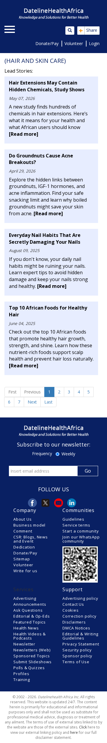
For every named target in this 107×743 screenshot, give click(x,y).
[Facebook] (32, 502)
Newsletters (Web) (32, 650)
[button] (33, 30)
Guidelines (73, 519)
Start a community (80, 531)
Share (88, 30)
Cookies (70, 610)
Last (48, 402)
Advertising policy (80, 598)
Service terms (76, 525)
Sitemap (21, 559)
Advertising (24, 598)
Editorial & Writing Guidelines (80, 636)
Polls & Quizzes (29, 667)
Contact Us (73, 604)
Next (32, 402)
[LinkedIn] (71, 502)
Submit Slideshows (32, 661)
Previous (32, 392)
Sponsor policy (77, 656)
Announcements (29, 604)
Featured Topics (29, 622)
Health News (26, 628)
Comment (22, 531)
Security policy (77, 650)
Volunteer (73, 43)
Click (83, 727)
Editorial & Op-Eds (31, 616)
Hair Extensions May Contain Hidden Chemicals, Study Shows (46, 86)
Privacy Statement (80, 644)
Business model (29, 525)
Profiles (21, 673)
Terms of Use (75, 661)
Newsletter (24, 644)
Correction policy (79, 616)
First (12, 392)
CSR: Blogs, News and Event (30, 539)
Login (94, 43)
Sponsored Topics (31, 656)
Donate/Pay (47, 43)
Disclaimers (74, 622)
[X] (45, 502)
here (74, 732)
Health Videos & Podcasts (29, 636)
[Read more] (23, 134)
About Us (22, 519)
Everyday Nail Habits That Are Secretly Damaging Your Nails (45, 238)
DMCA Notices (76, 628)
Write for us (25, 570)
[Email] (58, 502)
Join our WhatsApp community (81, 539)
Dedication (24, 547)
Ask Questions (28, 610)
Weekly (68, 454)
